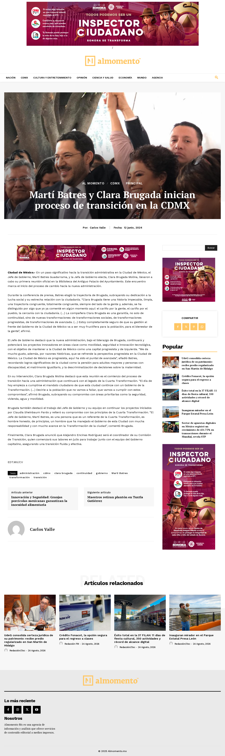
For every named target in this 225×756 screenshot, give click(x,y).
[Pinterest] (193, 326)
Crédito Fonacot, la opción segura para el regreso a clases (198, 379)
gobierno (102, 473)
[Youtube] (37, 710)
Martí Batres (120, 473)
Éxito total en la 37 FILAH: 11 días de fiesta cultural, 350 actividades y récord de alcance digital (199, 396)
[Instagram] (17, 710)
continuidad (84, 473)
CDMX (115, 183)
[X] (185, 326)
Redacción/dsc (17, 650)
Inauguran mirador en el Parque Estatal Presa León (197, 412)
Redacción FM (72, 644)
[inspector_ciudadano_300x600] (188, 548)
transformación (19, 477)
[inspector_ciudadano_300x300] (188, 300)
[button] (197, 77)
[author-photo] (6, 650)
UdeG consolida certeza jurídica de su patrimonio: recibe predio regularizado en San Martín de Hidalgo (198, 363)
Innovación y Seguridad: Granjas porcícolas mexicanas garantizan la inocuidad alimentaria (39, 501)
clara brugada (63, 473)
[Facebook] (177, 326)
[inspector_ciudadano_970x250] (112, 24)
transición (40, 477)
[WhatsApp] (201, 326)
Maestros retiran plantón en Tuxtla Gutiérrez (115, 499)
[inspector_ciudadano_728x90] (81, 259)
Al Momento (93, 183)
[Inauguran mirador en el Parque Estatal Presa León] (170, 412)
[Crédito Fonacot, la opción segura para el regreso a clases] (170, 379)
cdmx (46, 473)
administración (29, 473)
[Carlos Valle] (16, 529)
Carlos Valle (98, 227)
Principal (134, 183)
